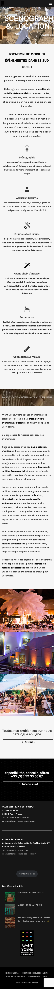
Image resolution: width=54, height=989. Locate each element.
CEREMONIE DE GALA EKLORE (30, 892)
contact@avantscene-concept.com (19, 821)
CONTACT (45, 976)
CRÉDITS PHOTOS (33, 976)
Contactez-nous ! (29, 784)
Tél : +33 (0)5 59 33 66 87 (15, 817)
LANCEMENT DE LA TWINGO (29, 905)
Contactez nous (27, 874)
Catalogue (30, 742)
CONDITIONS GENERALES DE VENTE (34, 973)
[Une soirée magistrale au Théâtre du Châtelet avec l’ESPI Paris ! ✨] (10, 922)
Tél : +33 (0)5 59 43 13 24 (15, 850)
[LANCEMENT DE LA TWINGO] (10, 909)
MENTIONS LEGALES (12, 973)
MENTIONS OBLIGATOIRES (15, 976)
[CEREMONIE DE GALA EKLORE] (10, 897)
